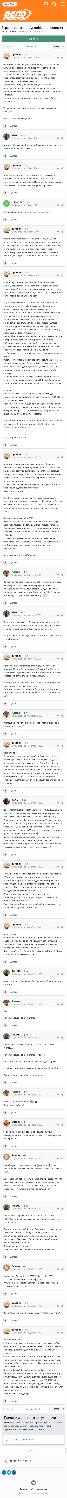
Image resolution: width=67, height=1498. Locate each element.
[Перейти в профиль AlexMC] (6, 972)
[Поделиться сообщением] (62, 57)
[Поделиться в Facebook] (14, 1472)
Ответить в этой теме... (21, 1439)
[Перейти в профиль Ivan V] (6, 801)
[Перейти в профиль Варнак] (6, 1157)
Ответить (33, 38)
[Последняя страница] (63, 46)
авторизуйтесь (35, 1426)
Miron (15, 135)
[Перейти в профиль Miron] (6, 136)
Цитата (13, 126)
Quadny (16, 1121)
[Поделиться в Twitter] (9, 1472)
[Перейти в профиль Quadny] (6, 1123)
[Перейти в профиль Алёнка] (6, 573)
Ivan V (15, 799)
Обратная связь (38, 1489)
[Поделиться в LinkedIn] (4, 1472)
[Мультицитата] (5, 126)
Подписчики (30, 1451)
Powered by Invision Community (33, 1493)
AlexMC (16, 971)
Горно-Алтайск (39, 31)
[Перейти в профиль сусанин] (6, 56)
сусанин (12, 31)
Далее (56, 46)
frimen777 (18, 202)
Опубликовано (25, 57)
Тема (23, 1489)
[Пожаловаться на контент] (58, 57)
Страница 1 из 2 (33, 47)
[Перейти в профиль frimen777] (6, 203)
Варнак (16, 1155)
